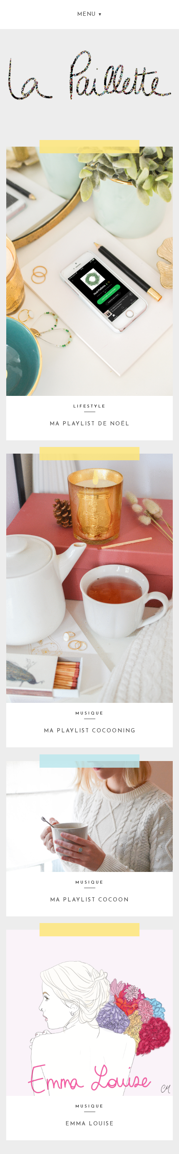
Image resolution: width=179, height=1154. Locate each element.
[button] (89, 13)
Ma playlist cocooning (90, 731)
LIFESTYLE (89, 406)
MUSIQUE (89, 713)
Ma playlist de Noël (90, 424)
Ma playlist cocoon (89, 900)
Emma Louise (89, 1124)
